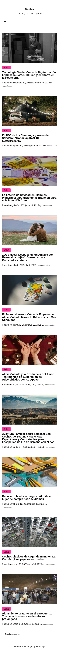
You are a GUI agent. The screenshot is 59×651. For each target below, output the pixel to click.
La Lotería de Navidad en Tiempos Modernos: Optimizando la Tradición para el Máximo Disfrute (29, 197)
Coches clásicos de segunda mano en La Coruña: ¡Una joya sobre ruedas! (28, 558)
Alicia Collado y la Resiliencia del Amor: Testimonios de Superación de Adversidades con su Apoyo (28, 377)
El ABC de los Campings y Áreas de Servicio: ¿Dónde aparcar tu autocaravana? (25, 138)
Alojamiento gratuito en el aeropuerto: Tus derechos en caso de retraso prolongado (27, 616)
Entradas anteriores (12, 634)
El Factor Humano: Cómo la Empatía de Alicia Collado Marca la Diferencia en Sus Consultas (29, 317)
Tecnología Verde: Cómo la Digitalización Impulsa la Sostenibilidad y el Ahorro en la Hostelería (29, 75)
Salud (6, 67)
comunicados (7, 86)
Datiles (29, 9)
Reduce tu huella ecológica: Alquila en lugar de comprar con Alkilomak (27, 497)
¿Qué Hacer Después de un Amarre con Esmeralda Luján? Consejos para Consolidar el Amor (28, 257)
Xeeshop (40, 646)
